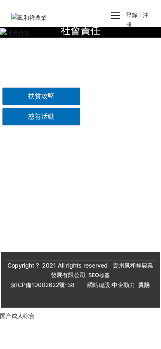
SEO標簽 (99, 275)
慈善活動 (41, 116)
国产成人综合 (17, 315)
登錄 (132, 14)
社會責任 (80, 30)
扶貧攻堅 (41, 96)
